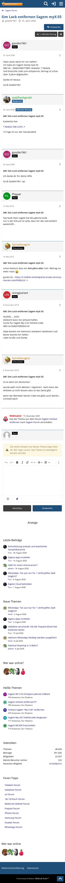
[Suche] (46, 4)
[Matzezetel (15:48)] (6, 671)
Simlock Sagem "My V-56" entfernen (26, 709)
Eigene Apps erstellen (19, 557)
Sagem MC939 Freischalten (21, 725)
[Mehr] (60, 55)
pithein (11, 568)
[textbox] (32, 480)
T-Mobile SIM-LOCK (13, 126)
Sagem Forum (33, 422)
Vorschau (17, 508)
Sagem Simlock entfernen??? (22, 701)
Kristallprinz (55, 763)
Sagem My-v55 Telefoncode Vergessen (27, 717)
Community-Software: (32, 878)
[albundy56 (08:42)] (17, 671)
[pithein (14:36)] (12, 671)
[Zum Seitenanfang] (60, 878)
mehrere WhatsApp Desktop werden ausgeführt (32, 637)
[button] (7, 499)
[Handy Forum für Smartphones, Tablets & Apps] (12, 4)
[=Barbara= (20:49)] (23, 671)
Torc (10, 552)
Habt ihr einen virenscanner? (22, 565)
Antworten (47, 508)
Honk (10, 614)
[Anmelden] (53, 4)
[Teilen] (60, 34)
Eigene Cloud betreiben (20, 584)
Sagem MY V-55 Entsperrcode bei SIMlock (29, 694)
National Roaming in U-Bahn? (23, 645)
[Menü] (61, 4)
